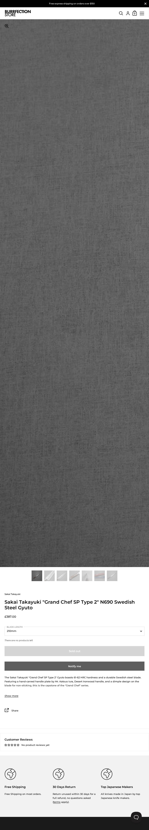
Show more (11, 696)
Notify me (74, 666)
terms (57, 802)
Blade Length (15, 627)
